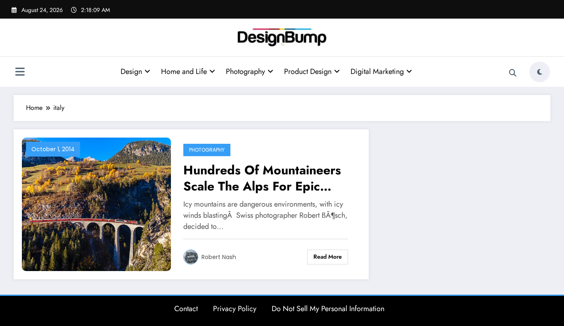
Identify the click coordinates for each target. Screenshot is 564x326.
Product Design (308, 71)
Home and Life (184, 71)
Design (131, 71)
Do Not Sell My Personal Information (328, 308)
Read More (327, 256)
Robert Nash (218, 257)
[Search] (512, 73)
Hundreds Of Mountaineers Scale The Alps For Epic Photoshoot (262, 178)
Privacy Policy (234, 308)
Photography (245, 71)
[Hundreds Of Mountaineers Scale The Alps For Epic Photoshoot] (96, 203)
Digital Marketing (377, 71)
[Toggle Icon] (20, 73)
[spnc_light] (539, 72)
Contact (186, 308)
